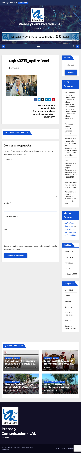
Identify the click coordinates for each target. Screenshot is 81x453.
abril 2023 (68, 268)
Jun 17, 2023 (50, 367)
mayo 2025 (69, 252)
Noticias (68, 320)
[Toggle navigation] (39, 46)
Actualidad (69, 290)
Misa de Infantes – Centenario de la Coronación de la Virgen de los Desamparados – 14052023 (43, 111)
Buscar (67, 58)
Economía (68, 307)
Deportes (68, 301)
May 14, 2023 (11, 390)
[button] (73, 46)
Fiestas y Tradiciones (12, 381)
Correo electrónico (11, 216)
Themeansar (5, 449)
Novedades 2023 (73, 448)
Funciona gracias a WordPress (11, 447)
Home (57, 448)
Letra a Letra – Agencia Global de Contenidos (70, 232)
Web (5, 230)
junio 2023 (69, 257)
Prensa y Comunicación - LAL (40, 24)
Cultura (67, 296)
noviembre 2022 (71, 274)
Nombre (7, 203)
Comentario (9, 159)
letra (21, 367)
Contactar (64, 448)
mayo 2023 (69, 263)
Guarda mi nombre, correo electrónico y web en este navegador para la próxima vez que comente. (30, 247)
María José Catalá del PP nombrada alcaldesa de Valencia (70, 128)
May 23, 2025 (11, 367)
